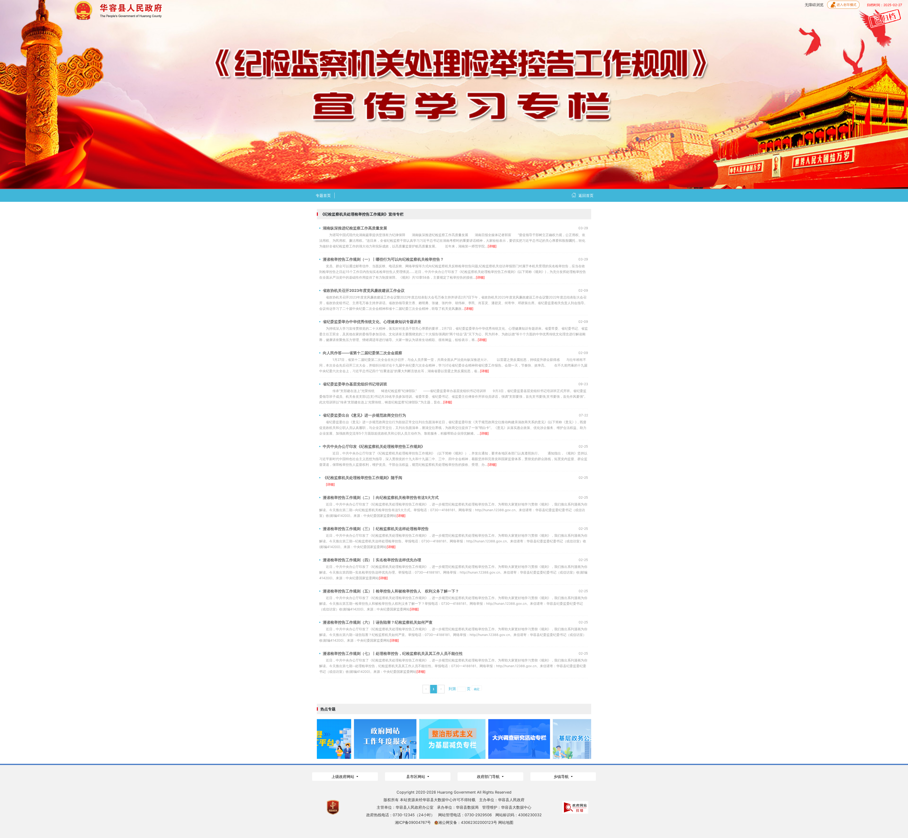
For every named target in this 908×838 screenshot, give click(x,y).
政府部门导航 (489, 776)
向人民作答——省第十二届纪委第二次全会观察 (362, 352)
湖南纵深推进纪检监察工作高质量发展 (355, 228)
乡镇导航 (562, 776)
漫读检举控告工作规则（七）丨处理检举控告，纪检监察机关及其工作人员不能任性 (393, 653)
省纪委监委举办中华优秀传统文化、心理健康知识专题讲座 (372, 321)
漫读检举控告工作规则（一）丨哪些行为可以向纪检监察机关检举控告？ (383, 259)
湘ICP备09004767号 (413, 822)
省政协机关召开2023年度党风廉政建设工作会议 (364, 290)
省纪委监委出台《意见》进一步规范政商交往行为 (364, 415)
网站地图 (505, 822)
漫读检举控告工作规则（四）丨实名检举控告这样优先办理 (372, 559)
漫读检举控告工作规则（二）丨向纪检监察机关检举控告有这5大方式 (381, 497)
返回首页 (586, 195)
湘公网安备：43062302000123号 (467, 822)
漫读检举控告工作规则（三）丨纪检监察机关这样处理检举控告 (376, 528)
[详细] (492, 246)
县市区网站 (416, 776)
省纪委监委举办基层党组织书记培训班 (355, 384)
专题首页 (323, 195)
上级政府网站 (343, 776)
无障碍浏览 (815, 4)
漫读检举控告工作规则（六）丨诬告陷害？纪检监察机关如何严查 (377, 622)
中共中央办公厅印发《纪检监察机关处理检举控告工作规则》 (374, 446)
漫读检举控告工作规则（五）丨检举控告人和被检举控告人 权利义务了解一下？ (391, 591)
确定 (477, 688)
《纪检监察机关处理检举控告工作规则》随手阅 (362, 477)
